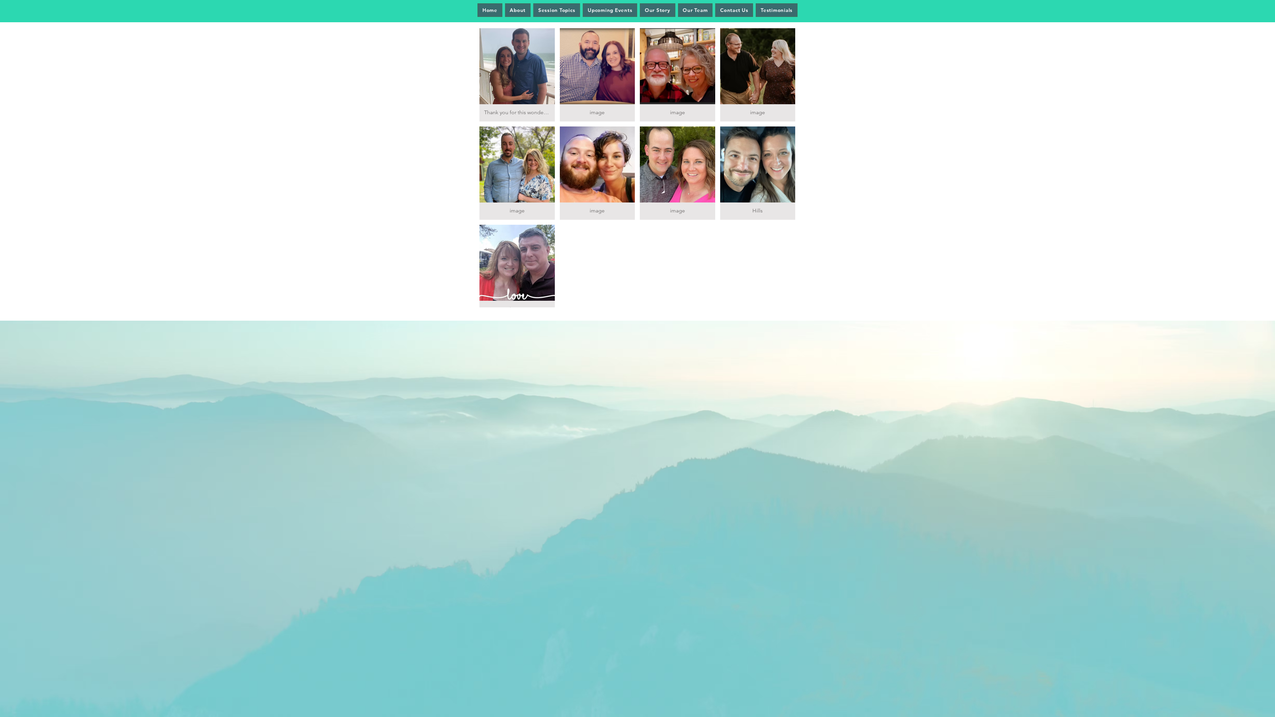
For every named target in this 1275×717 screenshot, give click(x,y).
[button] (517, 74)
